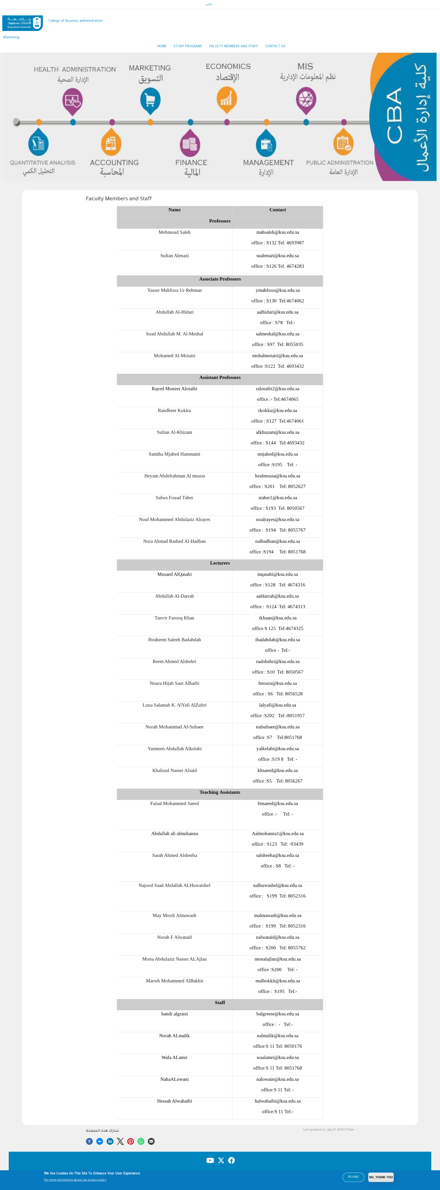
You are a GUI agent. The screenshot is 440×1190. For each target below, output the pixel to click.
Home (162, 47)
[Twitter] (120, 1140)
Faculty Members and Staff (233, 47)
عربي (208, 4)
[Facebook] (89, 1140)
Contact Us (275, 47)
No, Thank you (381, 1177)
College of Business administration (75, 21)
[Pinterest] (130, 1140)
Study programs (187, 47)
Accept (353, 1177)
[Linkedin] (110, 1140)
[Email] (151, 1140)
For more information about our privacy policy (75, 1180)
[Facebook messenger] (99, 1140)
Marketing (11, 38)
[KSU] (22, 21)
